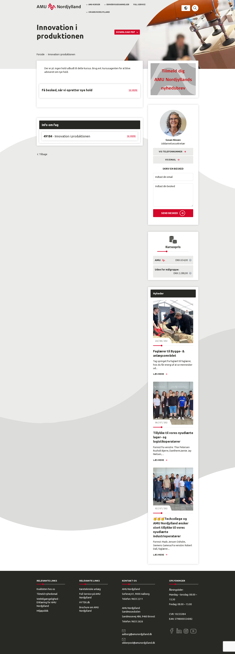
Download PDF (126, 32)
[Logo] (59, 6)
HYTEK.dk (84, 602)
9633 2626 (137, 621)
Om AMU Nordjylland (99, 12)
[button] (195, 8)
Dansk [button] (185, 8)
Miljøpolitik (42, 610)
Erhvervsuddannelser (117, 5)
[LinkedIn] (179, 630)
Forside (41, 54)
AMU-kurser (94, 5)
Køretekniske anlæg (90, 589)
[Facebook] (171, 630)
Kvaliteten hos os (46, 589)
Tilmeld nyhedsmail (47, 594)
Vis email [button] (170, 160)
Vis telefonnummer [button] (170, 151)
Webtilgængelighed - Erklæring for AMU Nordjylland (48, 602)
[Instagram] (186, 631)
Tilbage (43, 154)
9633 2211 (137, 599)
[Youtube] (193, 630)
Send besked (169, 213)
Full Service (139, 5)
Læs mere (158, 374)
